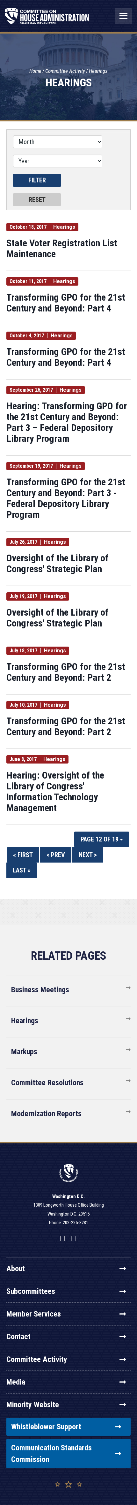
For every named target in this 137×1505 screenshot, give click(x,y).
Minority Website (32, 1404)
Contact (18, 1336)
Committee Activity (65, 71)
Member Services (33, 1313)
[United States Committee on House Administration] (47, 19)
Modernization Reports (46, 1113)
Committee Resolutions (47, 1082)
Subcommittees (30, 1291)
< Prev (56, 855)
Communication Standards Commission (51, 1453)
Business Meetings (40, 989)
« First (23, 855)
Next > (88, 855)
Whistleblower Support (46, 1426)
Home (35, 71)
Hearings (98, 71)
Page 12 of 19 (100, 839)
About (15, 1268)
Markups (24, 1051)
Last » (22, 870)
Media (15, 1382)
